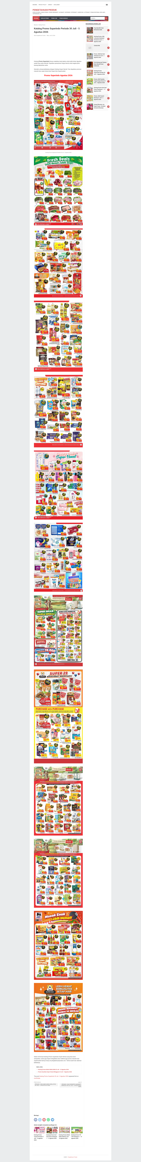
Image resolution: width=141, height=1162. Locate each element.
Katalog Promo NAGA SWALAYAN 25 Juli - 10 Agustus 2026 (53, 1069)
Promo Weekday (63, 18)
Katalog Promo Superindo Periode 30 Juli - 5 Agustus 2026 (99, 72)
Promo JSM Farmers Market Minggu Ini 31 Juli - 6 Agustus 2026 (71, 1085)
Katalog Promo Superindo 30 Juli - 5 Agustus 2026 (53, 1076)
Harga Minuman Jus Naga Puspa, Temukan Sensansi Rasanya (100, 106)
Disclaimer (57, 4)
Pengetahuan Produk (45, 10)
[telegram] (52, 1119)
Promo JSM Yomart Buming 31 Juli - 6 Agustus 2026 (99, 97)
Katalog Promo (45, 18)
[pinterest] (44, 1119)
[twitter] (39, 1119)
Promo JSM (54, 18)
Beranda (35, 4)
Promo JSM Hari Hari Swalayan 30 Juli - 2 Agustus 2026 (45, 1084)
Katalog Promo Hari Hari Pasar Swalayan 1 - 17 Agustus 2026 (100, 89)
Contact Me (97, 45)
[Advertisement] (58, 48)
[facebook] (35, 1119)
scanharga (37, 1078)
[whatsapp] (48, 1119)
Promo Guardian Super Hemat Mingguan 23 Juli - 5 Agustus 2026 (55, 1072)
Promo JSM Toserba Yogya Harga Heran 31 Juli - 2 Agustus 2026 (100, 81)
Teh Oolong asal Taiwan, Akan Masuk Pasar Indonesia (100, 64)
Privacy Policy (42, 4)
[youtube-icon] (107, 4)
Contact (50, 4)
